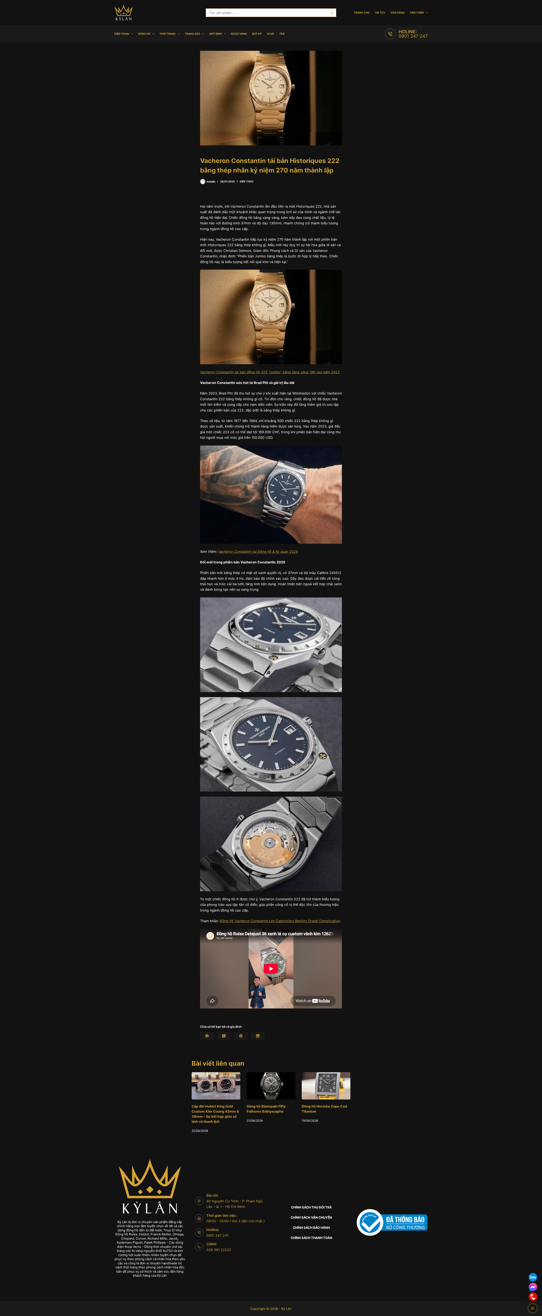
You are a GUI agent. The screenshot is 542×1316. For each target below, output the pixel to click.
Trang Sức (192, 33)
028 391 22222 (218, 1250)
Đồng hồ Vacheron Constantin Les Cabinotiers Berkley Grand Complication (280, 921)
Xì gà (270, 33)
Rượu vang (239, 33)
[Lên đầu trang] (532, 1308)
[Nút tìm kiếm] (332, 12)
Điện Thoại (122, 33)
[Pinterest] (241, 1036)
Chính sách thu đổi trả (311, 1207)
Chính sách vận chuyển (311, 1217)
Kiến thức (247, 181)
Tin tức (380, 12)
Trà (282, 33)
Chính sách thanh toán (311, 1238)
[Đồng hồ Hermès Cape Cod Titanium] (216, 1085)
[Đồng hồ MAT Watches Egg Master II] (271, 1085)
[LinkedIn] (258, 1036)
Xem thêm (417, 12)
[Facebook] (207, 1036)
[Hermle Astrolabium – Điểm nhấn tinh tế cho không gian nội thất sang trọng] (326, 1085)
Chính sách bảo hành (311, 1228)
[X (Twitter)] (224, 1036)
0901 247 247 (413, 36)
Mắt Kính (215, 33)
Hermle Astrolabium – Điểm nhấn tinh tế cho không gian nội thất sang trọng (324, 1111)
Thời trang (167, 33)
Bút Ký (257, 33)
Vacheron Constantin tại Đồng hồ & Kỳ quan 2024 (258, 551)
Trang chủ (361, 12)
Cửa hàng (398, 12)
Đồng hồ (144, 33)
